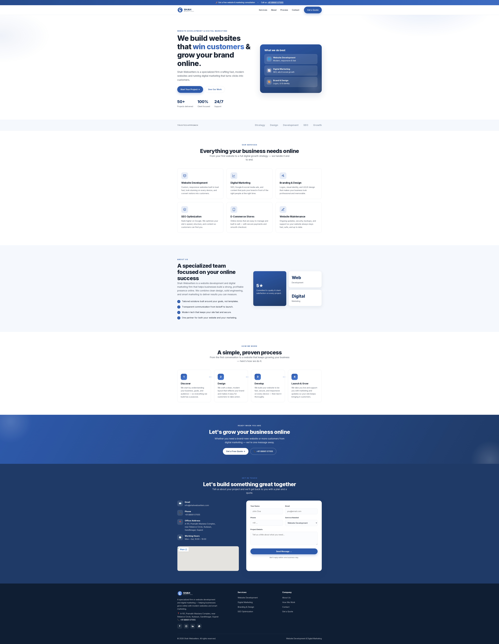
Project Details (256, 529)
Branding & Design (246, 607)
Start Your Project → (190, 89)
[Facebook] (179, 626)
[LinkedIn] (192, 626)
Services (263, 10)
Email (287, 506)
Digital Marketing (245, 602)
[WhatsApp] (199, 626)
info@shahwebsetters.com (197, 505)
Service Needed (292, 518)
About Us (286, 597)
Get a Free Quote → (235, 451)
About (274, 10)
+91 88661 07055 (275, 2)
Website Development (248, 597)
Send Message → (284, 551)
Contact (295, 10)
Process (284, 10)
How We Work (288, 602)
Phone (253, 518)
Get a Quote (313, 10)
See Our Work (215, 89)
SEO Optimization (245, 611)
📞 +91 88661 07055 (263, 451)
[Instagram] (186, 626)
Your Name (255, 506)
